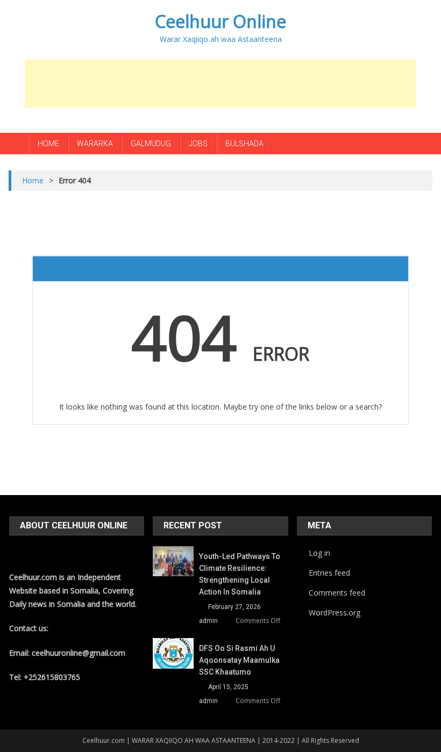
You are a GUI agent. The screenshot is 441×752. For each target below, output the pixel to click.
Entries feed (329, 573)
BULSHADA (244, 143)
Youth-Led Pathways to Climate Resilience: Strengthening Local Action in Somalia (239, 574)
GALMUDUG (151, 143)
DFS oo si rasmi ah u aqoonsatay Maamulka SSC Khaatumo (239, 660)
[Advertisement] (220, 83)
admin (208, 621)
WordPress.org (334, 612)
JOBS (198, 143)
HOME (48, 143)
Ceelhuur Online (220, 21)
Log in (319, 553)
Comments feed (337, 593)
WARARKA (95, 143)
